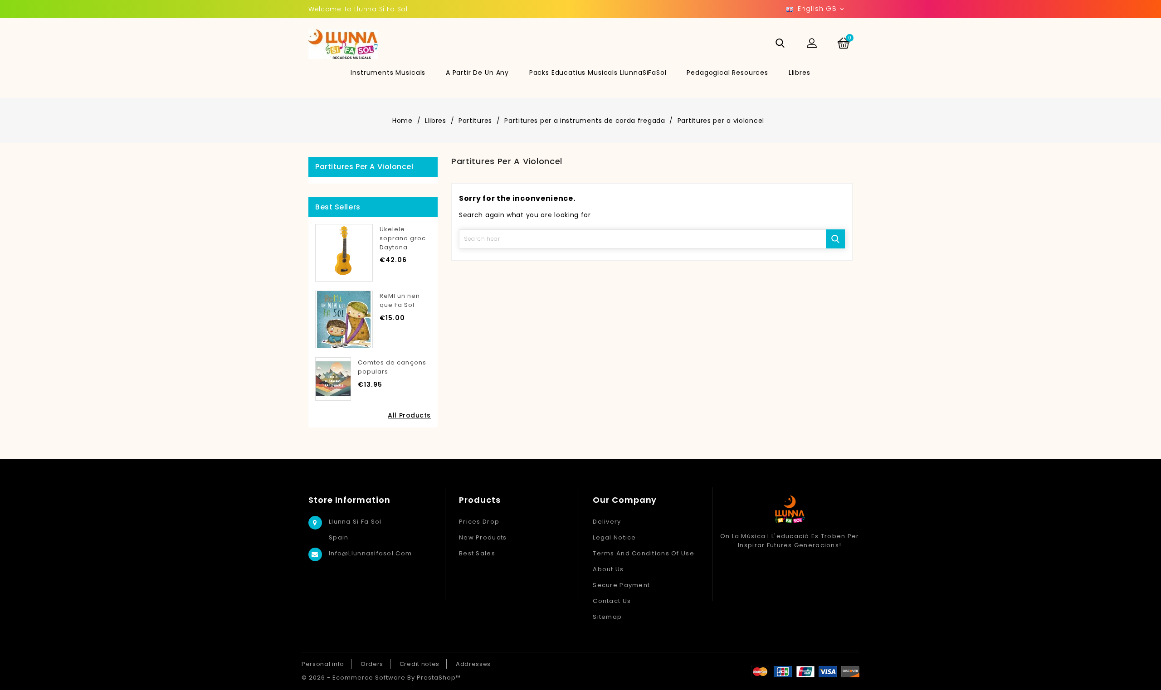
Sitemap (607, 616)
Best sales (477, 553)
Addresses (473, 664)
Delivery (607, 521)
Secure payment (621, 585)
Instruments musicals (388, 72)
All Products (409, 415)
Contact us (612, 601)
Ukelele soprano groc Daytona (403, 238)
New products (483, 537)
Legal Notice (614, 537)
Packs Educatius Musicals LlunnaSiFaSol (598, 72)
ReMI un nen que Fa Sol (400, 300)
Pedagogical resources (727, 72)
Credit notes (419, 664)
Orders (372, 664)
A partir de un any (477, 72)
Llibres (799, 72)
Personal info (323, 664)
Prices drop (479, 521)
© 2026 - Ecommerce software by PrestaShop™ (381, 677)
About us (608, 569)
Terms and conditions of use (643, 553)
